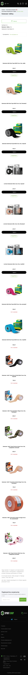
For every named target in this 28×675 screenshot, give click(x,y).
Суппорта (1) (4, 25)
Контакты (2, 637)
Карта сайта (3, 648)
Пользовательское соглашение (6, 642)
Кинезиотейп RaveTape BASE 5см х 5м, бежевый (14, 103)
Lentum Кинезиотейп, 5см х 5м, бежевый (14, 224)
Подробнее (14, 75)
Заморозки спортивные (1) (8, 29)
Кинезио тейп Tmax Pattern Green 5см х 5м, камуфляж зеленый (14, 447)
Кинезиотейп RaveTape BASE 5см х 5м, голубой (14, 339)
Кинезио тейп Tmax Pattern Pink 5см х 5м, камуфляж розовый (14, 553)
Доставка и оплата (4, 631)
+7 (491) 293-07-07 (6, 657)
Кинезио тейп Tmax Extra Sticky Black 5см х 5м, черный (14, 376)
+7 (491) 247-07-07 (6, 663)
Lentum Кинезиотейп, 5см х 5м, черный (14, 183)
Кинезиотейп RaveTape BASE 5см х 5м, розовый (14, 304)
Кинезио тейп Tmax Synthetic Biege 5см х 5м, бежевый (14, 411)
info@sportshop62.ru (6, 667)
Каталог (25, 613)
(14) (7, 27)
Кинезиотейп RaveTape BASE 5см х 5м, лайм (14, 63)
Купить (14, 71)
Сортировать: (6, 34)
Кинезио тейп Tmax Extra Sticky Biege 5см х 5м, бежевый (14, 482)
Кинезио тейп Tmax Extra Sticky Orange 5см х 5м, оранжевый (14, 518)
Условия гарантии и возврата (6, 628)
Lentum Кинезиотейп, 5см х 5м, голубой (14, 264)
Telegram (15, 619)
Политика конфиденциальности (6, 640)
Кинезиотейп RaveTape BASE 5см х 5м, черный (14, 143)
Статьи (2, 634)
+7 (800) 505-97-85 (6, 659)
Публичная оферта (4, 645)
